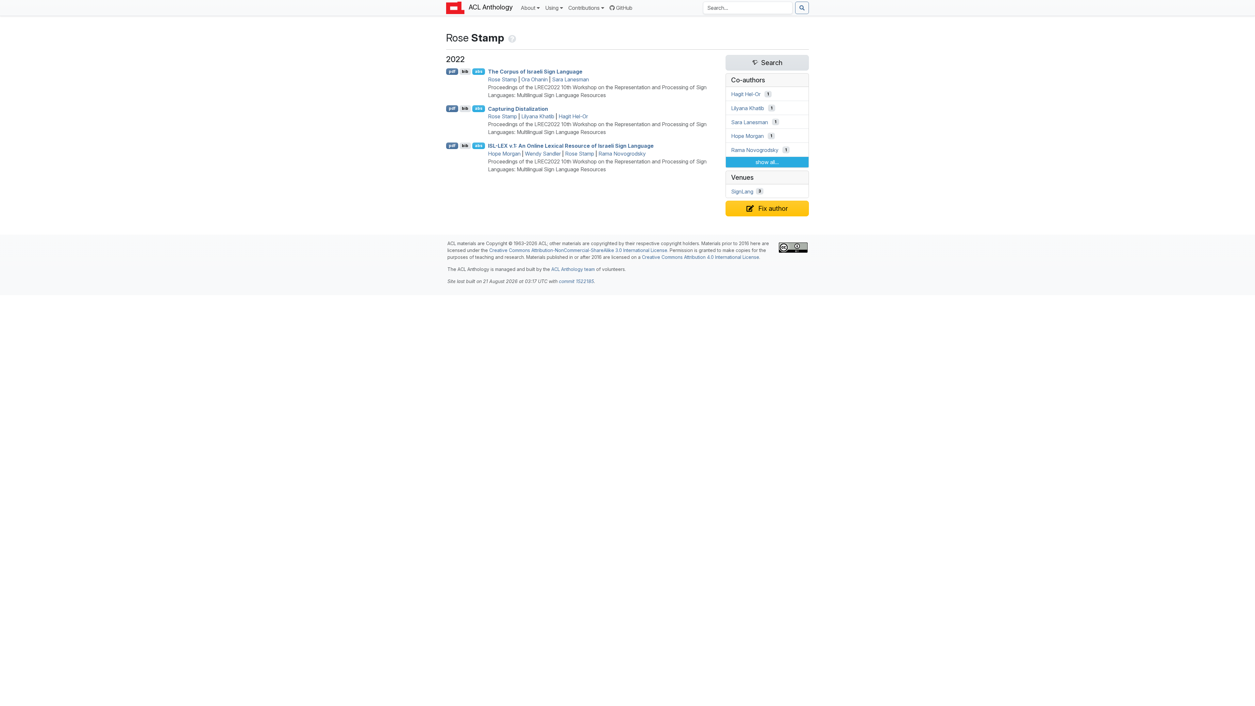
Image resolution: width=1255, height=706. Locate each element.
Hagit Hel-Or (573, 116)
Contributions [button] (584, 8)
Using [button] (552, 8)
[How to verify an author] (511, 37)
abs (478, 71)
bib (465, 71)
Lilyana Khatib (537, 116)
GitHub (624, 8)
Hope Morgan (504, 153)
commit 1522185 (576, 281)
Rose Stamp (502, 79)
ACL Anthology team (573, 269)
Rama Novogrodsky (622, 153)
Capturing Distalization (518, 108)
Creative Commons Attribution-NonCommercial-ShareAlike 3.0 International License (578, 250)
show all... (767, 162)
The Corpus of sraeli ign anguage (535, 71)
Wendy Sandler (543, 153)
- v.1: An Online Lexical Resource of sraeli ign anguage (571, 146)
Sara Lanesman (570, 79)
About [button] (528, 8)
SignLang (742, 191)
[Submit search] (802, 8)
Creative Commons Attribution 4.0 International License (700, 257)
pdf (452, 71)
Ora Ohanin (534, 79)
